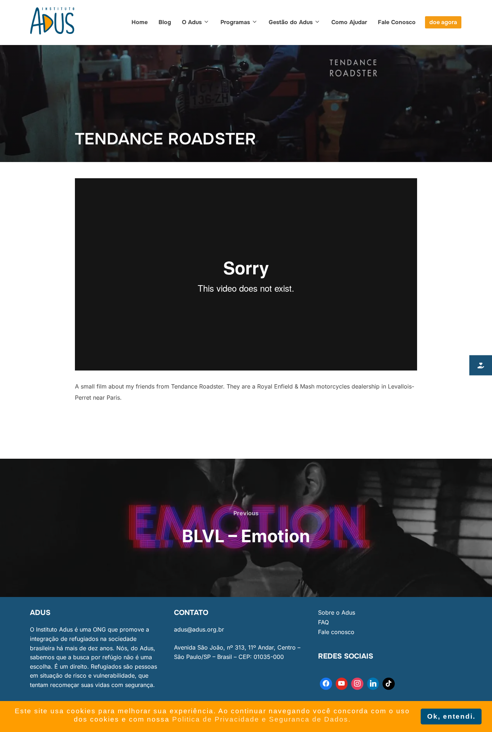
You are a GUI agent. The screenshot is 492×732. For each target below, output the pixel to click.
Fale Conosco (397, 22)
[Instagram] (357, 684)
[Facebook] (326, 684)
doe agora (443, 22)
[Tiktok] (389, 684)
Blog (164, 22)
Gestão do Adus (291, 22)
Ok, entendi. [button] (451, 716)
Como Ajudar (349, 22)
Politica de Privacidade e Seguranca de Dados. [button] (261, 719)
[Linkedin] (373, 684)
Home (139, 22)
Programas (235, 22)
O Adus (192, 22)
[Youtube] (342, 684)
